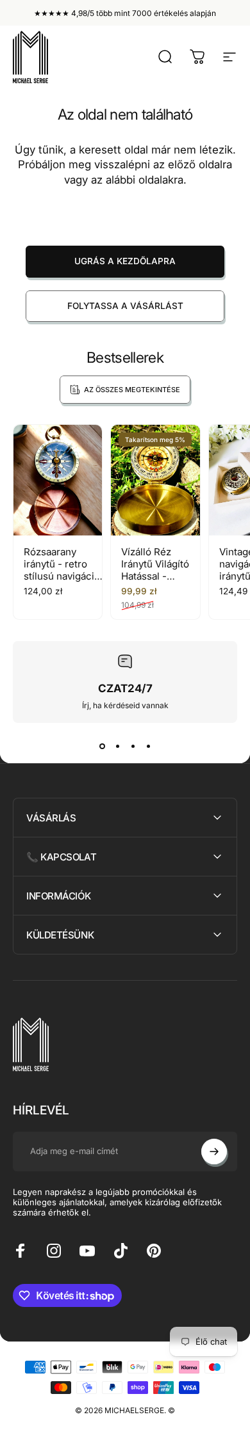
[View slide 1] (102, 746)
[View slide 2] (117, 746)
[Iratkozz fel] (214, 1151)
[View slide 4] (148, 746)
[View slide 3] (132, 746)
